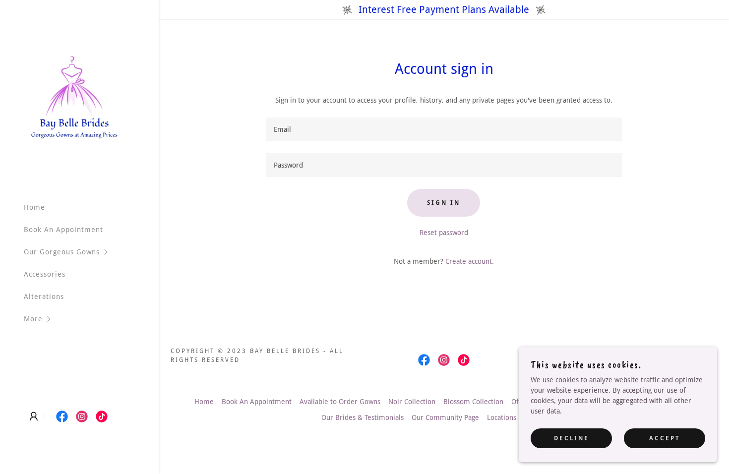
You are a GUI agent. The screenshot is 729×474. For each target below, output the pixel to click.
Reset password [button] (444, 233)
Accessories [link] (44, 274)
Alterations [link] (44, 296)
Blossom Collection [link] (473, 402)
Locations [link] (501, 417)
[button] (91, 252)
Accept (664, 438)
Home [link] (34, 207)
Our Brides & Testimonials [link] (362, 417)
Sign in (443, 202)
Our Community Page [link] (445, 417)
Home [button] (204, 402)
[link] (74, 97)
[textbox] (444, 129)
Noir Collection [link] (411, 402)
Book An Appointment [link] (63, 230)
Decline (571, 438)
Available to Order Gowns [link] (340, 402)
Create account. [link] (469, 261)
